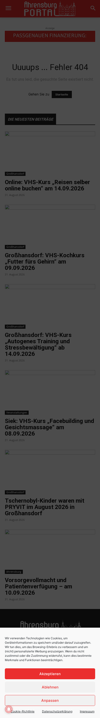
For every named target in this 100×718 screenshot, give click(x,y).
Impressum (87, 711)
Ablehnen (50, 687)
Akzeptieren (50, 673)
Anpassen (50, 700)
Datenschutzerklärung (57, 711)
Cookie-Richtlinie (22, 711)
